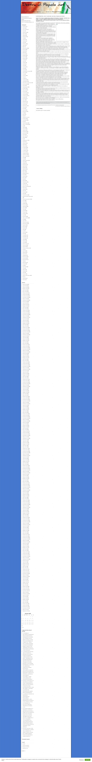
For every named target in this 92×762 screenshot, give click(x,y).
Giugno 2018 (25, 425)
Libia (23, 157)
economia (24, 92)
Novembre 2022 (25, 349)
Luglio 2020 (25, 389)
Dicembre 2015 (25, 468)
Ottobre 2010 (25, 557)
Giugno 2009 (25, 580)
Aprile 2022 (25, 359)
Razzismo (24, 222)
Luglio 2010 (25, 562)
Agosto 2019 (25, 405)
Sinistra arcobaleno (26, 248)
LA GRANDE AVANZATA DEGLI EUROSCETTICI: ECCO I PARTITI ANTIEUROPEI (50, 105)
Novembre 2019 (25, 400)
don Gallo (24, 91)
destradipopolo (25, 87)
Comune (24, 75)
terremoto (24, 258)
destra (24, 85)
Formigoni (24, 118)
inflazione (24, 143)
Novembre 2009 (25, 573)
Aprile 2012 (25, 531)
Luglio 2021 (25, 372)
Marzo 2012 (25, 533)
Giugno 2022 (25, 356)
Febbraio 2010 (25, 569)
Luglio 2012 (25, 527)
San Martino (25, 236)
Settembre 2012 (25, 524)
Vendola (24, 271)
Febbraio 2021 (25, 379)
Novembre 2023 (25, 331)
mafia (24, 161)
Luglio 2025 (25, 303)
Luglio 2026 (25, 285)
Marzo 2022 (25, 360)
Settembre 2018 (25, 421)
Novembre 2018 (25, 418)
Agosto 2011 (25, 543)
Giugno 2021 (25, 373)
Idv (23, 138)
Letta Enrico (25, 154)
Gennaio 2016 (25, 467)
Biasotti (24, 51)
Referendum (25, 223)
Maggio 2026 (25, 288)
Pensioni (24, 204)
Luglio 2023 (25, 337)
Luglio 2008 (25, 596)
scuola (24, 242)
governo (24, 133)
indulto (24, 141)
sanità (24, 239)
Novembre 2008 (25, 590)
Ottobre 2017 (25, 436)
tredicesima (25, 262)
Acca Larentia (25, 29)
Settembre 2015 (25, 472)
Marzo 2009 (25, 585)
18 (23, 622)
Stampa (24, 252)
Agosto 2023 (25, 336)
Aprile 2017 (25, 445)
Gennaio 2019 (25, 415)
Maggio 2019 (25, 409)
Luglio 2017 (25, 441)
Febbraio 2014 (25, 500)
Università (24, 266)
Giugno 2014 (25, 494)
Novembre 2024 (25, 314)
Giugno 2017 (25, 442)
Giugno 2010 (25, 563)
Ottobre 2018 (25, 419)
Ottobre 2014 (25, 488)
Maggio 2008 (25, 599)
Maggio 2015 (25, 478)
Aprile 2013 (25, 514)
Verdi (23, 272)
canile (24, 61)
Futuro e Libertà (25, 124)
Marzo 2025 (25, 308)
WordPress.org (25, 748)
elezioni (24, 94)
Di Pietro (24, 88)
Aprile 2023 (25, 341)
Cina (23, 74)
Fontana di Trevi (25, 117)
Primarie (24, 213)
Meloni (24, 170)
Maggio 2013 (25, 513)
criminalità (24, 81)
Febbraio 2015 (25, 482)
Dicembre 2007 (25, 606)
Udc (23, 265)
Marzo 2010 (25, 567)
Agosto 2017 (25, 439)
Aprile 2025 (25, 307)
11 (23, 620)
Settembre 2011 (25, 541)
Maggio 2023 (25, 340)
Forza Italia (24, 120)
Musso (24, 177)
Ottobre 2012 (25, 523)
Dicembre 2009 (25, 572)
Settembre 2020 (25, 386)
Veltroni (24, 269)
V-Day (24, 268)
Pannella (24, 192)
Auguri (24, 45)
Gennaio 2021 (25, 380)
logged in (42, 110)
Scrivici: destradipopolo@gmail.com (28, 22)
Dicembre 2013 (25, 503)
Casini (24, 69)
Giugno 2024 (25, 321)
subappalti (24, 255)
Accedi (24, 743)
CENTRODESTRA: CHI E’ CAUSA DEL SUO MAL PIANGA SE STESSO (50, 16)
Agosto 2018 (25, 422)
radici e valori (25, 217)
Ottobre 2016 (25, 454)
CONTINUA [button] (87, 759)
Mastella (24, 167)
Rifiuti (24, 229)
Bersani (24, 49)
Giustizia (24, 131)
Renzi (24, 226)
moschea (24, 176)
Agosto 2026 (25, 284)
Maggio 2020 (25, 392)
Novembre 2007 (25, 608)
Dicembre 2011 (25, 537)
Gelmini (24, 127)
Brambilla (24, 55)
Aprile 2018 (25, 428)
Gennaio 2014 (25, 501)
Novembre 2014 (25, 487)
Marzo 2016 (25, 464)
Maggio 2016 (25, 461)
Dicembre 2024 (25, 313)
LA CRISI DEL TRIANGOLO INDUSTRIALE (62, 106)
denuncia (24, 84)
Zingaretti (24, 278)
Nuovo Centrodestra (26, 186)
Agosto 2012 (25, 526)
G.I (24, 750)
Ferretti (24, 108)
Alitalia (24, 35)
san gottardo (25, 235)
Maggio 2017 (25, 444)
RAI (23, 219)
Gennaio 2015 (25, 484)
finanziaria (24, 111)
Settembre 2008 (25, 593)
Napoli (24, 180)
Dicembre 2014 (25, 485)
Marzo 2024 (25, 326)
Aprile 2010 (25, 566)
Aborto (24, 28)
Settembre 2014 (25, 490)
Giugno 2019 (25, 408)
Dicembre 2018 (25, 416)
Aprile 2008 (25, 600)
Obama (24, 187)
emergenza (25, 95)
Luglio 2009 (25, 579)
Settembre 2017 (25, 438)
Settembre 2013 (25, 507)
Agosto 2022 (25, 353)
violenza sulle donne (26, 275)
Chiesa (24, 72)
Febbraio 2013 (25, 517)
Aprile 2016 (25, 462)
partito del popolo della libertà (28, 196)
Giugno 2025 (25, 304)
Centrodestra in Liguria (26, 71)
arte (23, 42)
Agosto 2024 (25, 318)
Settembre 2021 (25, 369)
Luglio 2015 (25, 475)
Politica (24, 206)
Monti (24, 174)
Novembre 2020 (25, 383)
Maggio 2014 (25, 495)
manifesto (24, 163)
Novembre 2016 (25, 452)
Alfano (24, 33)
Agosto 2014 (25, 491)
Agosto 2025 (25, 301)
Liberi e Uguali (25, 156)
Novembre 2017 (25, 435)
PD (23, 200)
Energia (24, 97)
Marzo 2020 (25, 395)
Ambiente (24, 36)
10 (22, 620)
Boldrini (24, 52)
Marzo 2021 (25, 377)
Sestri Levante (25, 243)
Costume (24, 79)
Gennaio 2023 (25, 346)
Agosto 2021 (25, 370)
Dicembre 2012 (25, 520)
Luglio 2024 (25, 320)
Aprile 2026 (25, 290)
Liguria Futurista (25, 160)
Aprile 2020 (25, 393)
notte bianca (25, 184)
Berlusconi (24, 48)
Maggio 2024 (25, 323)
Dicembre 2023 (25, 330)
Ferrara (24, 107)
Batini (24, 46)
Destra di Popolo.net (46, 8)
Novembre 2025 (25, 297)
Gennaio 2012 (25, 536)
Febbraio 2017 (25, 448)
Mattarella (24, 169)
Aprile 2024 (25, 324)
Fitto (23, 115)
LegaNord (24, 153)
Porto (23, 209)
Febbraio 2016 (25, 465)
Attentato (24, 43)
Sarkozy (24, 240)
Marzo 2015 (25, 481)
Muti (23, 179)
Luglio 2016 (25, 458)
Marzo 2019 (25, 412)
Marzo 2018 (25, 429)
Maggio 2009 (25, 582)
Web (23, 276)
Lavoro (24, 151)
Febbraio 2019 (25, 413)
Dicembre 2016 (25, 451)
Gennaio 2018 (25, 432)
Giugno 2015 (25, 477)
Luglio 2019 (25, 406)
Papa (23, 193)
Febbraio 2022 (25, 362)
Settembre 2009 (25, 576)
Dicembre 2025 (25, 295)
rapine (24, 220)
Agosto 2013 (25, 508)
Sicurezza (24, 245)
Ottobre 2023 (25, 333)
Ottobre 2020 (25, 385)
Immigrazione (25, 140)
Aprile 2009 (25, 583)
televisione (24, 256)
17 (22, 622)
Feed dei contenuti (26, 745)
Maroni (24, 166)
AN (23, 38)
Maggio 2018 (25, 426)
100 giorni (24, 26)
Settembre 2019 (25, 403)
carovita (24, 66)
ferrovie (24, 110)
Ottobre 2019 (25, 402)
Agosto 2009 (25, 577)
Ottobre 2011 (25, 540)
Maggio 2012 (25, 530)
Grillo (23, 137)
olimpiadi (24, 189)
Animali (24, 39)
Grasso (24, 134)
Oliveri (24, 190)
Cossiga (24, 78)
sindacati (24, 246)
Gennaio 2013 (25, 518)
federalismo (25, 105)
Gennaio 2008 (25, 605)
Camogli (24, 59)
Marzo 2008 (25, 602)
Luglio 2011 (25, 544)
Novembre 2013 (25, 504)
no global (24, 183)
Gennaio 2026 (25, 294)
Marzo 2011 (25, 550)
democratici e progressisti (27, 82)
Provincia (24, 216)
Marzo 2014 (25, 498)
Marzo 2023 (25, 343)
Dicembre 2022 (25, 347)
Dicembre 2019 (25, 399)
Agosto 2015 (25, 474)
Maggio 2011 (25, 547)
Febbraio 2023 (25, 344)
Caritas (24, 65)
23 (32, 622)
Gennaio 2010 (25, 570)
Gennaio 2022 (25, 363)
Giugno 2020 (25, 390)
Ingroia (24, 144)
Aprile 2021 (25, 376)
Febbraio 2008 (25, 603)
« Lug (23, 627)
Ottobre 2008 (25, 592)
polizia (24, 207)
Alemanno (24, 32)
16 (32, 620)
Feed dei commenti (26, 746)
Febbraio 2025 (25, 310)
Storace (24, 253)
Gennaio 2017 (25, 449)
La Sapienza (25, 150)
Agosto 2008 (25, 595)
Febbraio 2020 (25, 396)
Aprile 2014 (25, 497)
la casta (24, 147)
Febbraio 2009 (25, 586)
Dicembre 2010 (25, 554)
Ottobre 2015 (25, 471)
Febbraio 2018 (25, 431)
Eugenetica (25, 101)
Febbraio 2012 (25, 534)
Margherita (24, 164)
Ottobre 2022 (25, 350)
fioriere (24, 114)
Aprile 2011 (25, 549)
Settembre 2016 (25, 455)
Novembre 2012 (25, 521)
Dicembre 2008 (25, 589)
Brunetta (24, 56)
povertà (24, 210)
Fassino (24, 104)
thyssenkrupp (25, 259)
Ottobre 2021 (25, 367)
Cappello (24, 62)
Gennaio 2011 (25, 553)
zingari (24, 279)
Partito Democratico (26, 199)
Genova (24, 128)
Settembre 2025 (25, 300)
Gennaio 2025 (25, 311)
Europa (24, 102)
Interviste (24, 146)
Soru (23, 249)
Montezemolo (25, 173)
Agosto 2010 (25, 560)
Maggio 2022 (25, 357)
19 (25, 622)
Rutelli (24, 233)
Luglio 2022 (25, 354)
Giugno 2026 (25, 287)
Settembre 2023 (25, 334)
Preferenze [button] (81, 759)
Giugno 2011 (25, 546)
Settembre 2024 (25, 317)
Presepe (24, 212)
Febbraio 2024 (25, 327)
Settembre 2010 (25, 559)
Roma (24, 232)
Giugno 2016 (25, 459)
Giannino (24, 130)
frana (23, 121)
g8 (23, 125)
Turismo (24, 263)
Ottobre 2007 (25, 609)
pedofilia (24, 203)
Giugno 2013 (25, 511)
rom (23, 230)
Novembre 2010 (25, 556)
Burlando (24, 58)
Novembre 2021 (25, 366)
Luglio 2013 (25, 510)
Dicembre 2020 (25, 382)
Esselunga (24, 98)
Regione (24, 225)
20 (27, 622)
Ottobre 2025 (25, 298)
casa (23, 68)
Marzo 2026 (25, 291)
